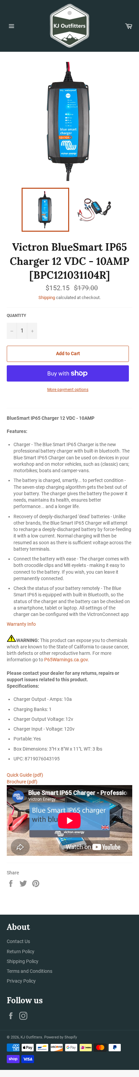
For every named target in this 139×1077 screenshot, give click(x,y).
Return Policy (20, 951)
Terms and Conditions (29, 971)
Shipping (46, 297)
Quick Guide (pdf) (25, 775)
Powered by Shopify (60, 1037)
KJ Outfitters (31, 1037)
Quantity (16, 315)
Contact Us (18, 941)
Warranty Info (21, 624)
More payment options (67, 389)
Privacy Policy (21, 981)
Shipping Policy (22, 961)
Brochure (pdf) (22, 781)
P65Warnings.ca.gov (66, 659)
